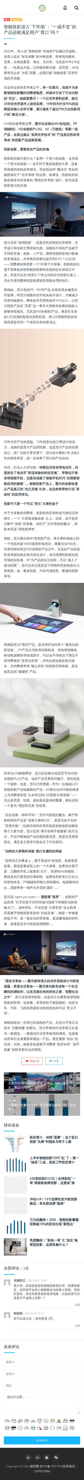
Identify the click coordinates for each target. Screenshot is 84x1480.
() (34, 1061)
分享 (56, 1061)
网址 (9, 1385)
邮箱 (10, 1374)
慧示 (7, 19)
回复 (77, 1304)
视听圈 (34, 1466)
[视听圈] (42, 7)
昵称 (10, 1362)
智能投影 (16, 19)
